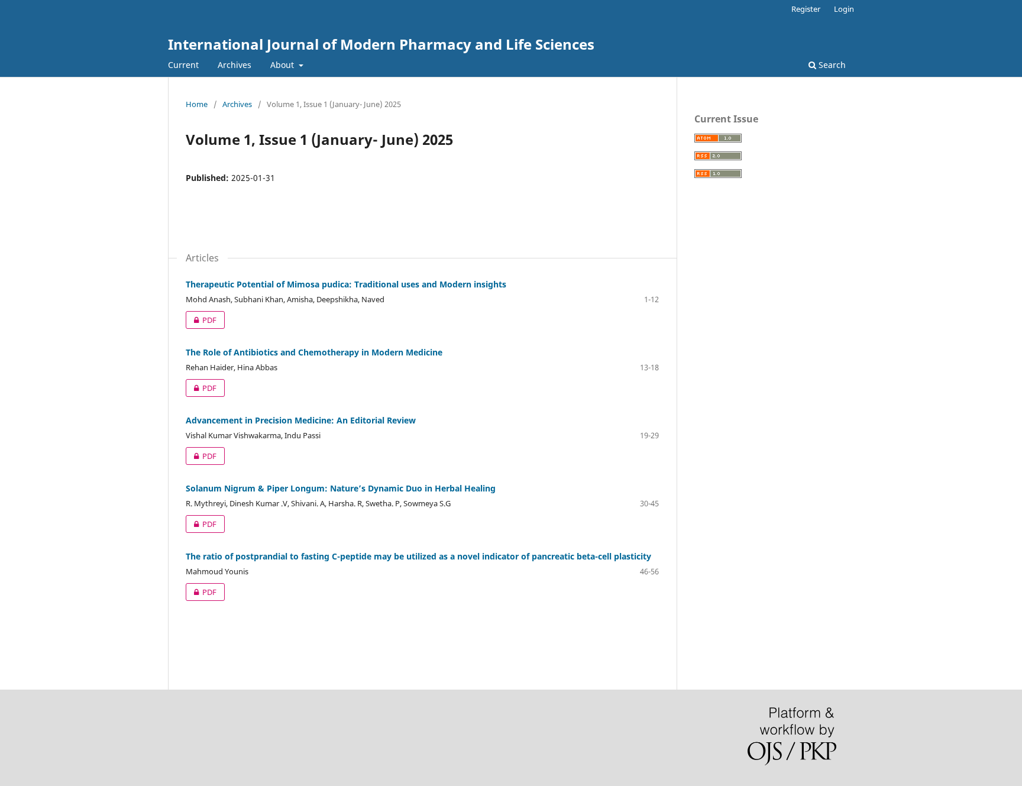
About (283, 64)
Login (844, 9)
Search (831, 64)
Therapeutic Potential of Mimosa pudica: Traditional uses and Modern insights (346, 284)
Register (805, 9)
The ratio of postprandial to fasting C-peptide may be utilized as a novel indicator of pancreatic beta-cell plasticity (418, 556)
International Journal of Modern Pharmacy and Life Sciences (381, 44)
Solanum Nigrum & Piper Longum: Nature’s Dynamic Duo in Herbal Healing (341, 488)
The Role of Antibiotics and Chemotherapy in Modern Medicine (314, 352)
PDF (201, 320)
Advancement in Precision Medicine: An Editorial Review (301, 420)
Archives (234, 64)
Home (197, 104)
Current (183, 64)
